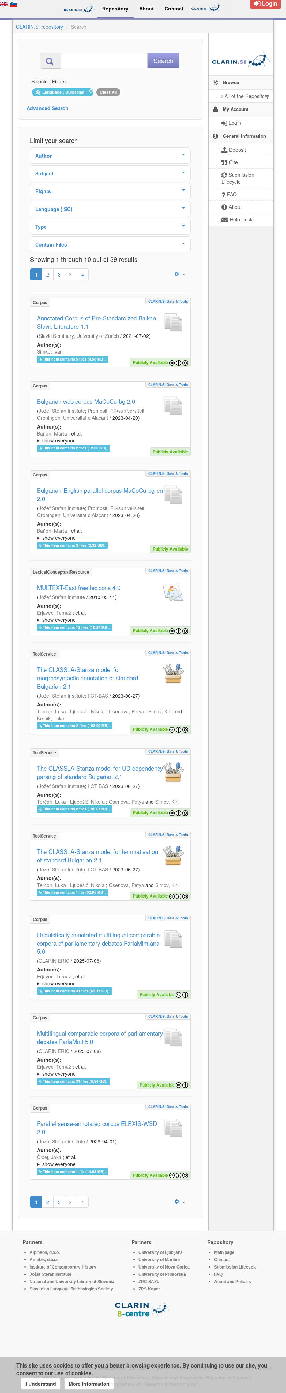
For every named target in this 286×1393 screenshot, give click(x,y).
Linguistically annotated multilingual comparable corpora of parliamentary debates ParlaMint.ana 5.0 (98, 943)
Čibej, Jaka (49, 1156)
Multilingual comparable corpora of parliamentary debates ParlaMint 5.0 (100, 1037)
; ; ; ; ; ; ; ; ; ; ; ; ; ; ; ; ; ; (109, 616)
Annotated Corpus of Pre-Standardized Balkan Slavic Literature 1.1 (96, 322)
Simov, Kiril (160, 711)
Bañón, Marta (52, 433)
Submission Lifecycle (235, 1267)
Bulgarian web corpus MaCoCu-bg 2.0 (86, 401)
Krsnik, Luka (50, 718)
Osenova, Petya (126, 711)
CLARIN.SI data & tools (168, 301)
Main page (224, 1252)
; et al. (59, 437)
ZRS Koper (149, 1289)
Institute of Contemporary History (63, 1267)
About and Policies (232, 1281)
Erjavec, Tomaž (54, 612)
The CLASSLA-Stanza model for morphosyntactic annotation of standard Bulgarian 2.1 (87, 677)
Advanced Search (47, 108)
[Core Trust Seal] (143, 1337)
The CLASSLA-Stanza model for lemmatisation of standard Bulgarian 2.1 (97, 855)
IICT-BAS (98, 695)
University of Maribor (159, 1259)
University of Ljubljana (160, 1252)
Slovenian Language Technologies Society (71, 1289)
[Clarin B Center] (143, 1309)
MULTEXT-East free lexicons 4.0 (78, 587)
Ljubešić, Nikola (87, 711)
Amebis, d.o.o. (44, 1259)
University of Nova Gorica (164, 1267)
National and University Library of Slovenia (72, 1281)
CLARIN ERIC (54, 960)
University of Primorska (162, 1274)
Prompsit (97, 410)
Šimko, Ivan (50, 351)
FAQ (218, 1274)
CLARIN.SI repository (39, 26)
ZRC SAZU (149, 1281)
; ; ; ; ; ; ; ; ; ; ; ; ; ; (110, 437)
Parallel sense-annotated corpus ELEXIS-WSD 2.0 (97, 1127)
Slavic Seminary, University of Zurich (79, 335)
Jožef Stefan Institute (62, 410)
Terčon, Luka (51, 711)
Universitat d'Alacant (85, 417)
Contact (222, 1259)
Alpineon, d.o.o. (45, 1252)
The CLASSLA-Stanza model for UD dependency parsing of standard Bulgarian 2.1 (100, 772)
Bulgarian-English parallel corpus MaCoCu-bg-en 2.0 (100, 494)
